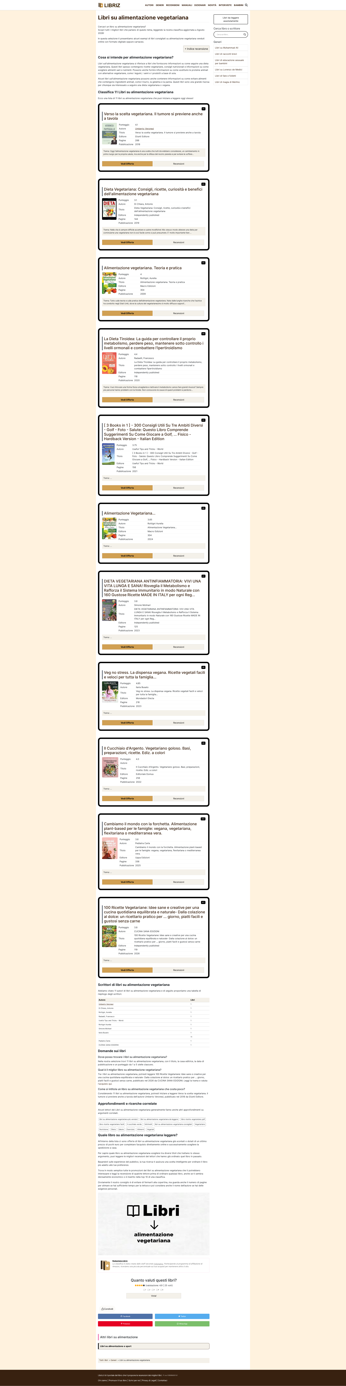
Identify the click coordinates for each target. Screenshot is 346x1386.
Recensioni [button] (178, 163)
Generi (160, 5)
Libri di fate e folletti (225, 75)
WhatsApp (183, 1324)
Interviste (225, 5)
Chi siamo (102, 1380)
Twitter (183, 1316)
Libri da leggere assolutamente (231, 19)
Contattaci (162, 1380)
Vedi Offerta (127, 163)
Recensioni (172, 5)
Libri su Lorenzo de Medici (228, 69)
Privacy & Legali (149, 1380)
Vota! (153, 1295)
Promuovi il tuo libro (118, 1380)
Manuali (187, 5)
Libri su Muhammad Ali (226, 47)
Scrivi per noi (134, 1380)
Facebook (126, 1316)
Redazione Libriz (120, 1261)
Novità (212, 5)
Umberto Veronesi (144, 128)
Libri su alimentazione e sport (115, 1346)
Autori (149, 5)
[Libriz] (109, 5)
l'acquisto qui (105, 1083)
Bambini (238, 5)
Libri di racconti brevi (226, 54)
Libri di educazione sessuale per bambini (229, 62)
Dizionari (200, 5)
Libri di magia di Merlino (227, 82)
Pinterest (126, 1324)
